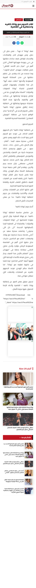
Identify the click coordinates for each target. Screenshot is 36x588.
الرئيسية (27, 20)
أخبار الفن (18, 20)
